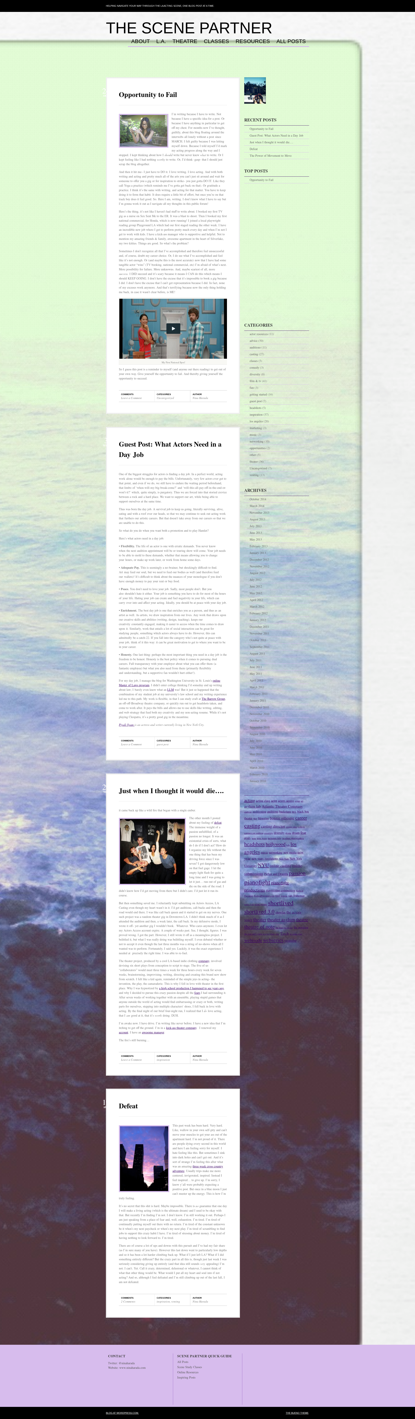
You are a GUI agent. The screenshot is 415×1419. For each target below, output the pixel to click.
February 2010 (259, 774)
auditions (255, 347)
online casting (280, 865)
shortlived (281, 902)
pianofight (257, 882)
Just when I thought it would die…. (171, 790)
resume (284, 895)
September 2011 (260, 647)
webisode (253, 940)
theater (254, 461)
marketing (256, 428)
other (253, 455)
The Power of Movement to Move (271, 155)
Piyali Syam (126, 725)
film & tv (255, 381)
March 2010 (257, 767)
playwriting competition (280, 890)
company (203, 961)
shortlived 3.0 (259, 911)
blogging (263, 818)
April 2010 (256, 761)
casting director (273, 826)
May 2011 (256, 674)
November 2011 (259, 633)
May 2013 (256, 539)
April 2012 (256, 600)
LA (288, 844)
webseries (273, 939)
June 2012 (256, 586)
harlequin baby (274, 838)
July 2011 (256, 660)
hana (254, 838)
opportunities (258, 448)
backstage (285, 811)
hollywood (276, 844)
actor (274, 801)
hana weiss (262, 838)
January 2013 (258, 553)
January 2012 (258, 620)
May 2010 (256, 754)
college (301, 826)
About (140, 41)
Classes (216, 41)
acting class (263, 801)
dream (296, 833)
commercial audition (253, 833)
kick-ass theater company (181, 1028)
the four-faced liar (284, 927)
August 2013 (257, 519)
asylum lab (252, 806)
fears (197, 993)
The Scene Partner (189, 28)
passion (297, 873)
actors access (286, 801)
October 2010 (258, 720)
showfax (280, 912)
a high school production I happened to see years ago (191, 988)
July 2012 (256, 580)
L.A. (161, 41)
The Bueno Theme (297, 1413)
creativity (268, 833)
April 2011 (256, 680)
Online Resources (187, 1372)
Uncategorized (165, 398)
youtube (290, 940)
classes (254, 361)
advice (253, 341)
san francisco (296, 895)
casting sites (291, 826)
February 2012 (259, 613)
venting (175, 1301)
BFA (294, 811)
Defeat (128, 1106)
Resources (253, 41)
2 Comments (128, 1301)
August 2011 (257, 653)
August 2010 (257, 734)
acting (249, 800)
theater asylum (281, 919)
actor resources (259, 334)
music (253, 435)
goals (247, 838)
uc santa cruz (296, 933)
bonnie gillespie (282, 817)
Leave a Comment (131, 398)
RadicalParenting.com (264, 895)
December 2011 (259, 627)
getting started (258, 394)
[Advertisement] (207, 66)
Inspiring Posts (186, 1377)
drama (288, 833)
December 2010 (259, 707)
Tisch (284, 933)
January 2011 (258, 700)
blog (255, 818)
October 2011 (258, 640)
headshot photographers (293, 838)
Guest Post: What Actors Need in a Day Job (276, 135)
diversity (255, 374)
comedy (254, 367)
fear (303, 832)
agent (297, 800)
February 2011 (259, 694)
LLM (170, 690)
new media (290, 852)
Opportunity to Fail (148, 94)
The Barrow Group (213, 699)
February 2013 (259, 546)
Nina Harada (200, 398)
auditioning (259, 811)
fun (252, 388)
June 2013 (256, 533)
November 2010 (259, 714)
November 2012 (259, 566)
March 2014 (257, 506)
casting (254, 354)
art (302, 800)
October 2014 (258, 499)
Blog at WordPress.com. (122, 1413)
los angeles (256, 421)
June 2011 (256, 667)
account (123, 1032)
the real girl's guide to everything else (261, 933)
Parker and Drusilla (276, 874)
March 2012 (257, 606)
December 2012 (259, 559)
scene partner (261, 904)
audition (248, 811)
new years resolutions (265, 858)
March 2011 (257, 687)
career (301, 817)
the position (301, 927)
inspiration (163, 1060)
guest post (163, 744)
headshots (255, 408)
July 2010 (256, 741)
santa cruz (249, 904)
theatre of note (259, 926)
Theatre (184, 41)
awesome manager (153, 1032)
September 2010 (260, 727)
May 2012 (256, 593)
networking (256, 441)
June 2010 (256, 747)
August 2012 (257, 573)
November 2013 (259, 512)
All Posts (291, 41)
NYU (263, 865)
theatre (302, 919)
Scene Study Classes (189, 1367)
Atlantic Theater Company (282, 806)
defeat (218, 822)
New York (284, 858)
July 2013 (256, 526)
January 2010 (258, 781)
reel (277, 895)
